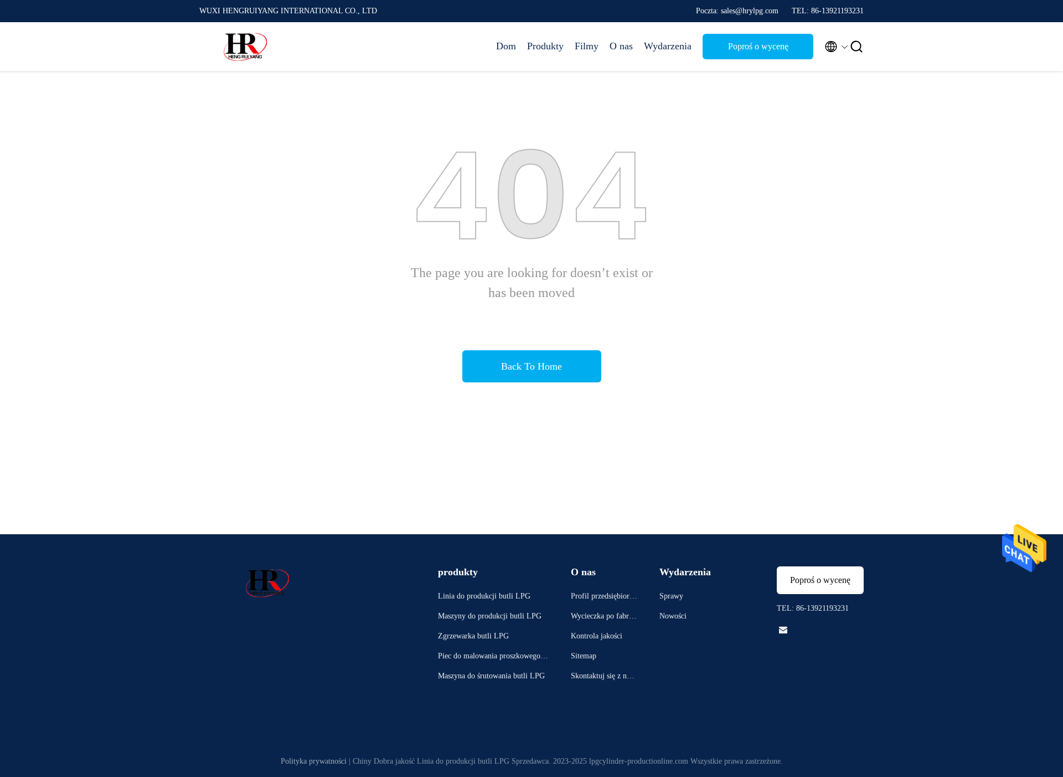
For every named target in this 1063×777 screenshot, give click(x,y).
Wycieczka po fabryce (603, 617)
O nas (621, 46)
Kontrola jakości (596, 636)
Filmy (586, 46)
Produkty (545, 46)
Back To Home (531, 366)
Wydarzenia (668, 46)
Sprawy (671, 596)
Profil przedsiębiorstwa (602, 598)
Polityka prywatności (314, 761)
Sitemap (583, 656)
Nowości (673, 616)
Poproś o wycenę (758, 46)
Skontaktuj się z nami (603, 677)
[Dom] (243, 46)
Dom (506, 46)
